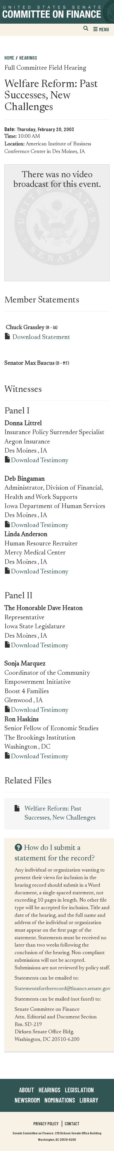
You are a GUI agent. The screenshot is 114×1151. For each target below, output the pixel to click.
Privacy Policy (45, 1123)
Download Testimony (39, 461)
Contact (72, 1123)
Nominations (59, 1100)
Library (89, 1100)
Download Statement (41, 337)
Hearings (28, 57)
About (26, 1089)
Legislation (79, 1089)
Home (9, 57)
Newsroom (27, 1100)
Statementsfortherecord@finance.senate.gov (62, 988)
